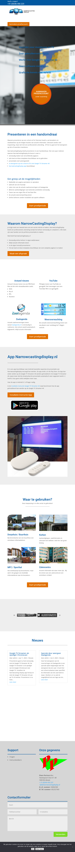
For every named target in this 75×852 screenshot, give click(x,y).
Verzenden (60, 834)
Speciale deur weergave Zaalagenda (51, 654)
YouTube (53, 280)
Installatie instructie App (21, 395)
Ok (33, 849)
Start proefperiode (37, 205)
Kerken (42, 535)
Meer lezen (39, 849)
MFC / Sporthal (15, 567)
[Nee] (73, 847)
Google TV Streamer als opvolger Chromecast (19, 654)
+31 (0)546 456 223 (16, 3)
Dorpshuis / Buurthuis (18, 534)
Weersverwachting (53, 319)
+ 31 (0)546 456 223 (46, 782)
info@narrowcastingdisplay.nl (49, 785)
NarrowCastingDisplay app (17, 166)
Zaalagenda (21, 319)
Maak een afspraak (18, 253)
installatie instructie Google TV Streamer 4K (25, 386)
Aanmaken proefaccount (18, 24)
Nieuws (30, 658)
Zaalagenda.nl (16, 325)
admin (15, 658)
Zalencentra (45, 567)
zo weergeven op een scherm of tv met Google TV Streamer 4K (29, 163)
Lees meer (12, 682)
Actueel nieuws (21, 280)
